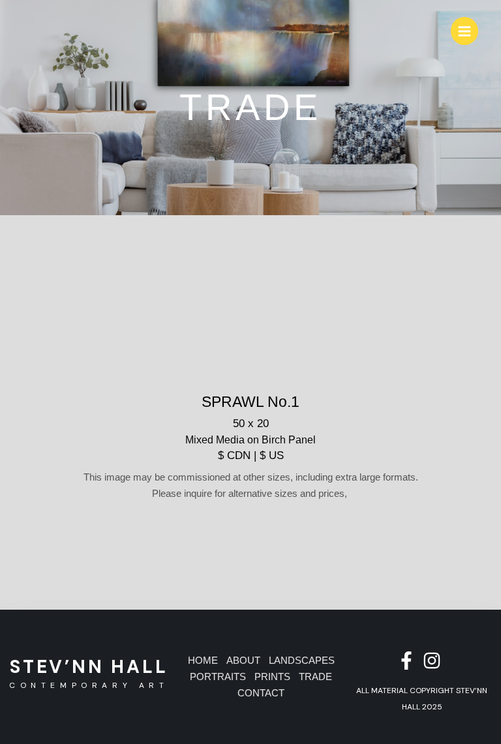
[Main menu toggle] (464, 30)
